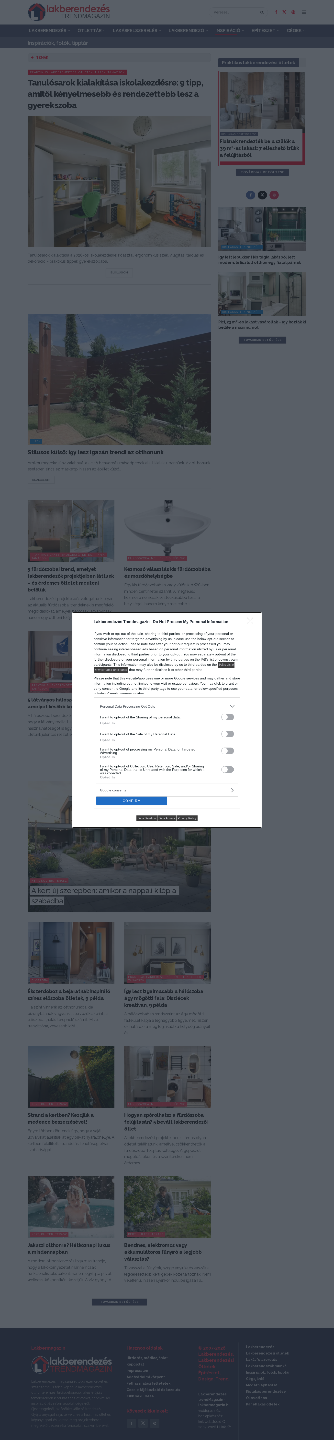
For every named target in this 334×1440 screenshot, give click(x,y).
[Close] (251, 622)
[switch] (227, 717)
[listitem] (167, 706)
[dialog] (167, 720)
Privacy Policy (187, 818)
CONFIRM (132, 801)
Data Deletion (147, 818)
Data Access (167, 818)
